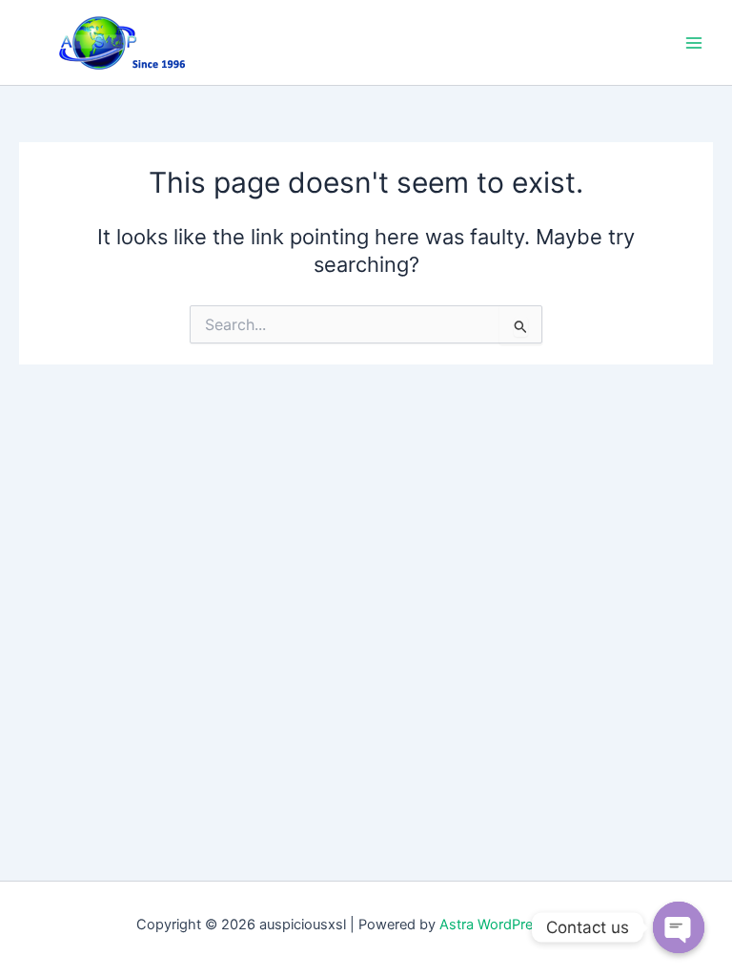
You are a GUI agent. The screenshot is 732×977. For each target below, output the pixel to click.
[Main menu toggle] (694, 42)
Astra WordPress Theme (518, 924)
